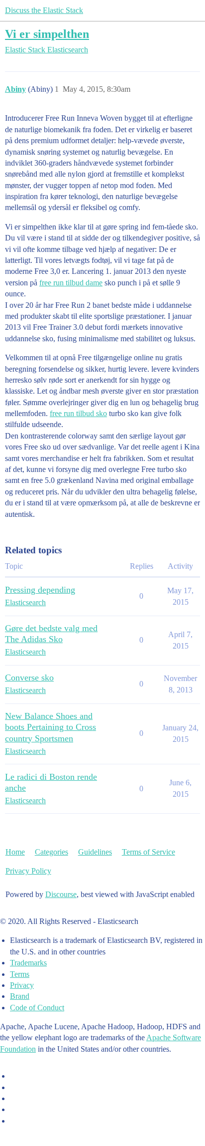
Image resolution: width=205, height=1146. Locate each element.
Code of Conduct (37, 1007)
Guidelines (95, 852)
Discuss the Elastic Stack (44, 10)
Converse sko (29, 678)
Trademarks (28, 962)
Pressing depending (40, 590)
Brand (19, 996)
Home (15, 852)
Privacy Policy (28, 871)
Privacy (22, 985)
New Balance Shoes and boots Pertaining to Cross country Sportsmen (50, 727)
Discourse (61, 894)
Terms (19, 974)
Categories (51, 852)
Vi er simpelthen (47, 33)
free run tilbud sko (78, 413)
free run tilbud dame (70, 282)
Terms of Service (148, 852)
